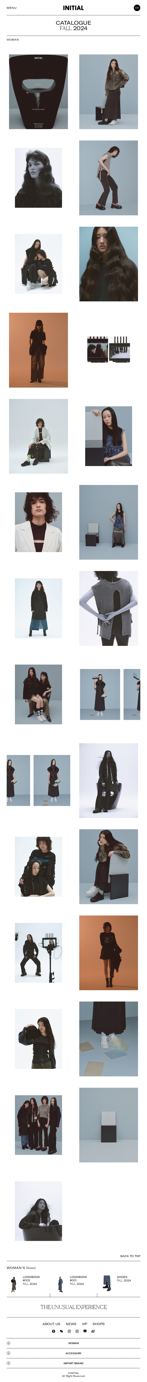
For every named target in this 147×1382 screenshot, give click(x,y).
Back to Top (130, 1256)
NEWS (71, 1324)
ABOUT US (51, 1324)
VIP (84, 1324)
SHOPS (99, 1324)
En (137, 7)
